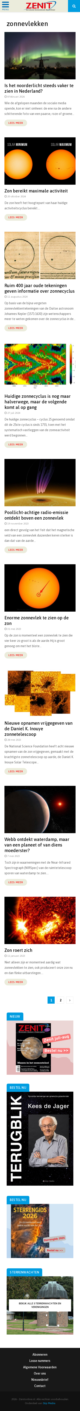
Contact (40, 1386)
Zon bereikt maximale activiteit (36, 190)
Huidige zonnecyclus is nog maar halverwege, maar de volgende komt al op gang (37, 402)
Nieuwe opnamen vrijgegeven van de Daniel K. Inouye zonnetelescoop (38, 729)
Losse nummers (39, 1361)
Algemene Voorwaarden (39, 1367)
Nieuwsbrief (39, 1379)
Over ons (40, 1373)
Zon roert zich (18, 950)
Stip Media (49, 1403)
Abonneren (39, 1354)
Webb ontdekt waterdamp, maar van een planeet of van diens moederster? (36, 845)
